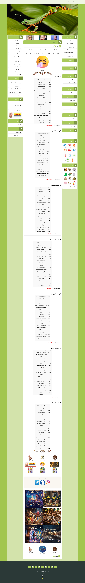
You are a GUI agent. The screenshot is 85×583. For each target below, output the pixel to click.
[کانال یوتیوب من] (33, 567)
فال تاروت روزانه (18, 40)
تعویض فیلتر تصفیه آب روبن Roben (15, 92)
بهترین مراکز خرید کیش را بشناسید (15, 86)
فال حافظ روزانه (18, 105)
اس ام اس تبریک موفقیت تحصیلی (69, 49)
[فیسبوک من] (49, 567)
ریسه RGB (73, 134)
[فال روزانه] (34, 499)
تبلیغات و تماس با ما (40, 2)
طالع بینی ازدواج (72, 100)
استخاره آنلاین (47, 2)
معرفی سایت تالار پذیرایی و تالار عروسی (15, 89)
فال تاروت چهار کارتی (17, 53)
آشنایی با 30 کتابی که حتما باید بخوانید (16, 82)
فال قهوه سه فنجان (72, 82)
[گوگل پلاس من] (36, 567)
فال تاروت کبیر (18, 43)
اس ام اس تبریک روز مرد (71, 43)
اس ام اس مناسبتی (55, 2)
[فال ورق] (34, 534)
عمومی (54, 556)
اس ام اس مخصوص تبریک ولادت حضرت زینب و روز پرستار (70, 46)
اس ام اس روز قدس (72, 40)
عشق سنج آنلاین (72, 126)
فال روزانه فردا (18, 132)
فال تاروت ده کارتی (17, 64)
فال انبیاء (73, 72)
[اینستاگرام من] (45, 567)
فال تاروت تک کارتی (17, 48)
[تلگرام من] (52, 567)
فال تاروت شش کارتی (17, 59)
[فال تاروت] (52, 499)
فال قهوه (73, 79)
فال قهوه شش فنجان (71, 85)
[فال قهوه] (52, 517)
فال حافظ (72, 2)
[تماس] (42, 567)
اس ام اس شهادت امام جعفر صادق (69, 52)
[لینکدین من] (29, 567)
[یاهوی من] (55, 567)
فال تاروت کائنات (18, 46)
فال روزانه (62, 2)
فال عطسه (18, 14)
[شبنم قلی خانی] (30, 38)
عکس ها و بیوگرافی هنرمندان (16, 135)
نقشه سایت (38, 574)
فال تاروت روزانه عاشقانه (16, 69)
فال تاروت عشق (18, 66)
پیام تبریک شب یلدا (17, 110)
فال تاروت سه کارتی (17, 51)
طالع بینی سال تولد (72, 186)
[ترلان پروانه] (43, 38)
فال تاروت (67, 2)
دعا (74, 111)
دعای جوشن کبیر (72, 108)
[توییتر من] (39, 567)
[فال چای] (52, 534)
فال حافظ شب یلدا (18, 108)
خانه (76, 2)
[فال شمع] (34, 517)
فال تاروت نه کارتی (17, 61)
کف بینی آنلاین (73, 92)
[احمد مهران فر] (55, 38)
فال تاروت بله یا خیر (17, 72)
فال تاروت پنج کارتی (17, 56)
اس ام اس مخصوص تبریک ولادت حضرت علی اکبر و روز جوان (70, 55)
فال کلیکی (73, 118)
